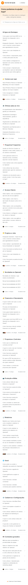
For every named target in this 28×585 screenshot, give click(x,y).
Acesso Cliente (10, 190)
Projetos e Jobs (10, 233)
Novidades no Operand (13, 272)
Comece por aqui (11, 79)
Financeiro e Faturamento (14, 298)
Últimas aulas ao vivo (12, 106)
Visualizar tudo (21, 99)
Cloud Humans (17, 581)
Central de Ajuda (10, 3)
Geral (7, 460)
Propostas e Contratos (13, 339)
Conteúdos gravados (12, 537)
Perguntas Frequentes (13, 145)
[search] (14, 22)
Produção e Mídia (11, 378)
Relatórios (8, 417)
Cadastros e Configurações (14, 497)
